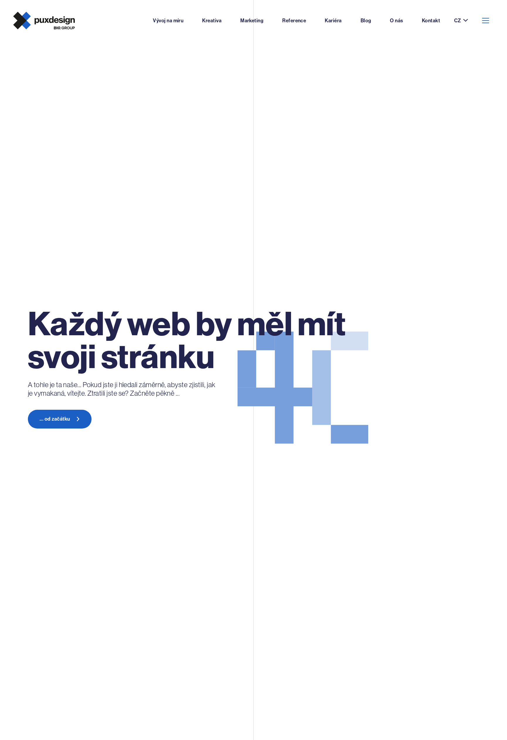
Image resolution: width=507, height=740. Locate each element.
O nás (396, 20)
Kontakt (431, 20)
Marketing (251, 20)
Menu (485, 20)
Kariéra (333, 20)
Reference (294, 20)
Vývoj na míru (168, 20)
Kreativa (212, 20)
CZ (457, 20)
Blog (366, 20)
